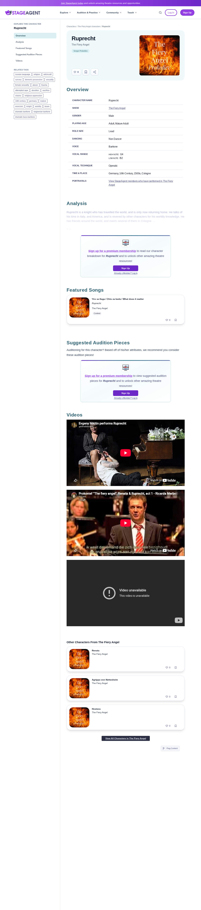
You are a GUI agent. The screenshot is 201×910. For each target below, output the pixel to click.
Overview (21, 35)
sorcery (18, 80)
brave (47, 106)
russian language (22, 74)
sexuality (50, 80)
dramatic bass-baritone (25, 117)
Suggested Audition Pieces (29, 54)
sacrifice (45, 90)
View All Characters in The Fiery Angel (125, 738)
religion (37, 74)
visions (18, 96)
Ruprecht (96, 303)
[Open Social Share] (95, 72)
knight (29, 106)
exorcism (19, 106)
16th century (20, 101)
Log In (171, 12)
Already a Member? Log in (125, 273)
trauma (44, 85)
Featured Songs (24, 48)
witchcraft (47, 74)
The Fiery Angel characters (89, 26)
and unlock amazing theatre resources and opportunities (100, 3)
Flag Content (172, 748)
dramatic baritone (22, 112)
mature (43, 101)
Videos (19, 60)
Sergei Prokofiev (80, 51)
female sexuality (22, 85)
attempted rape (21, 90)
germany (33, 101)
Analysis (20, 42)
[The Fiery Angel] (159, 55)
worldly (38, 106)
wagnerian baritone (42, 112)
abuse (35, 85)
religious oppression (33, 96)
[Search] (160, 12)
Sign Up (125, 268)
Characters (71, 26)
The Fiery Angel (80, 44)
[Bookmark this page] (85, 72)
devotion (35, 90)
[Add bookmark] (175, 320)
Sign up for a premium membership (112, 251)
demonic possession (34, 80)
